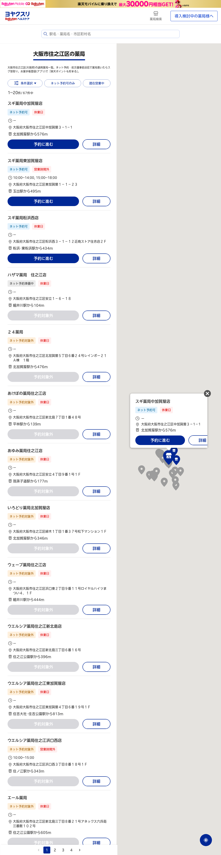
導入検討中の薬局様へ (194, 16)
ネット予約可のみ (63, 83)
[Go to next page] (79, 850)
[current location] (206, 840)
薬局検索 (156, 19)
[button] (59, 118)
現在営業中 (96, 83)
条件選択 (27, 83)
